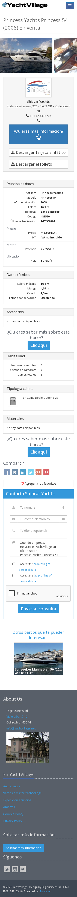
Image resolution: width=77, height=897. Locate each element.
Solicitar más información (23, 848)
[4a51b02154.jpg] (27, 54)
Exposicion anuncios (17, 800)
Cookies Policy (13, 814)
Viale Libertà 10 (17, 716)
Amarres (9, 807)
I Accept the (34, 567)
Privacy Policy (12, 821)
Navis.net (45, 891)
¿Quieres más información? (38, 131)
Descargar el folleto (33, 164)
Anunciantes (11, 786)
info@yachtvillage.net (21, 728)
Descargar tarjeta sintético (40, 152)
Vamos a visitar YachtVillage (22, 793)
